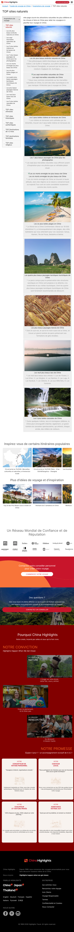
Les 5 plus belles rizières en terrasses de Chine (47, 117)
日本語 (20, 900)
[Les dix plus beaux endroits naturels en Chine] (47, 41)
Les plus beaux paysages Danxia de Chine (47, 328)
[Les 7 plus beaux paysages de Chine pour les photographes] (47, 143)
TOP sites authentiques (11, 124)
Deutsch (13, 897)
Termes (45, 900)
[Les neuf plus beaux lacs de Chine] (47, 355)
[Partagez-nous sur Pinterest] (11, 915)
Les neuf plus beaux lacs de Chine (47, 373)
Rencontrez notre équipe (51, 889)
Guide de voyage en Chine (20, 6)
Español (29, 897)
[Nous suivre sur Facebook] (5, 915)
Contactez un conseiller (37, 610)
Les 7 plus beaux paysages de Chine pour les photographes (47, 159)
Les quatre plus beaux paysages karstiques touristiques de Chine (47, 276)
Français (21, 897)
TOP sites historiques (10, 117)
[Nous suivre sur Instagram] (18, 915)
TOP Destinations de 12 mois (12, 130)
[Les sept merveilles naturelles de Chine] (47, 74)
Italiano (6, 900)
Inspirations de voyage (41, 6)
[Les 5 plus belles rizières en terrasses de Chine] (47, 103)
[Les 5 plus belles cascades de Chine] (47, 402)
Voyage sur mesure (62, 2)
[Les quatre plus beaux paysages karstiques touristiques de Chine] (47, 256)
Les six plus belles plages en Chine (47, 224)
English (6, 897)
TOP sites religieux (9, 144)
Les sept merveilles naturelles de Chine (47, 77)
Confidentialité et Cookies (52, 903)
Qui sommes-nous (49, 885)
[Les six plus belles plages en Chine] (47, 207)
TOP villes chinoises (9, 110)
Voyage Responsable (50, 896)
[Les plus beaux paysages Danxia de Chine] (47, 310)
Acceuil (5, 6)
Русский (13, 900)
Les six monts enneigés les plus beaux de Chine (47, 176)
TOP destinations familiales (12, 137)
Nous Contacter (48, 907)
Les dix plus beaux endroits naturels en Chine (47, 58)
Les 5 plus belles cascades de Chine (47, 418)
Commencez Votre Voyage (37, 574)
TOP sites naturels (9, 26)
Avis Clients (46, 892)
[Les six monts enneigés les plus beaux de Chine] (47, 173)
